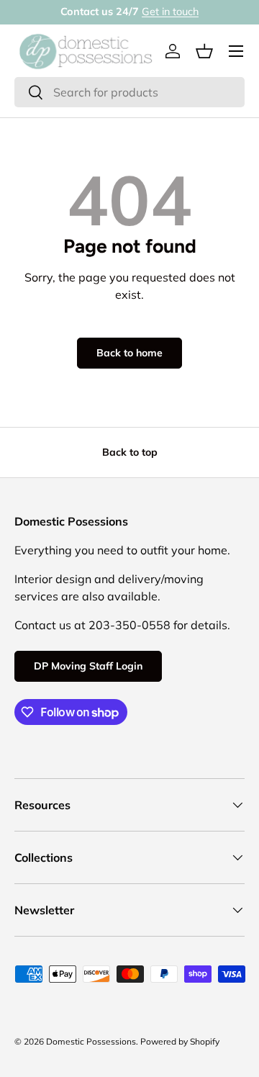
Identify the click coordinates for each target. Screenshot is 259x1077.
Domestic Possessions (91, 1041)
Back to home (129, 352)
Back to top (130, 452)
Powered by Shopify (179, 1041)
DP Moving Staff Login (88, 665)
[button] (204, 51)
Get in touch (170, 11)
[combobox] (129, 92)
